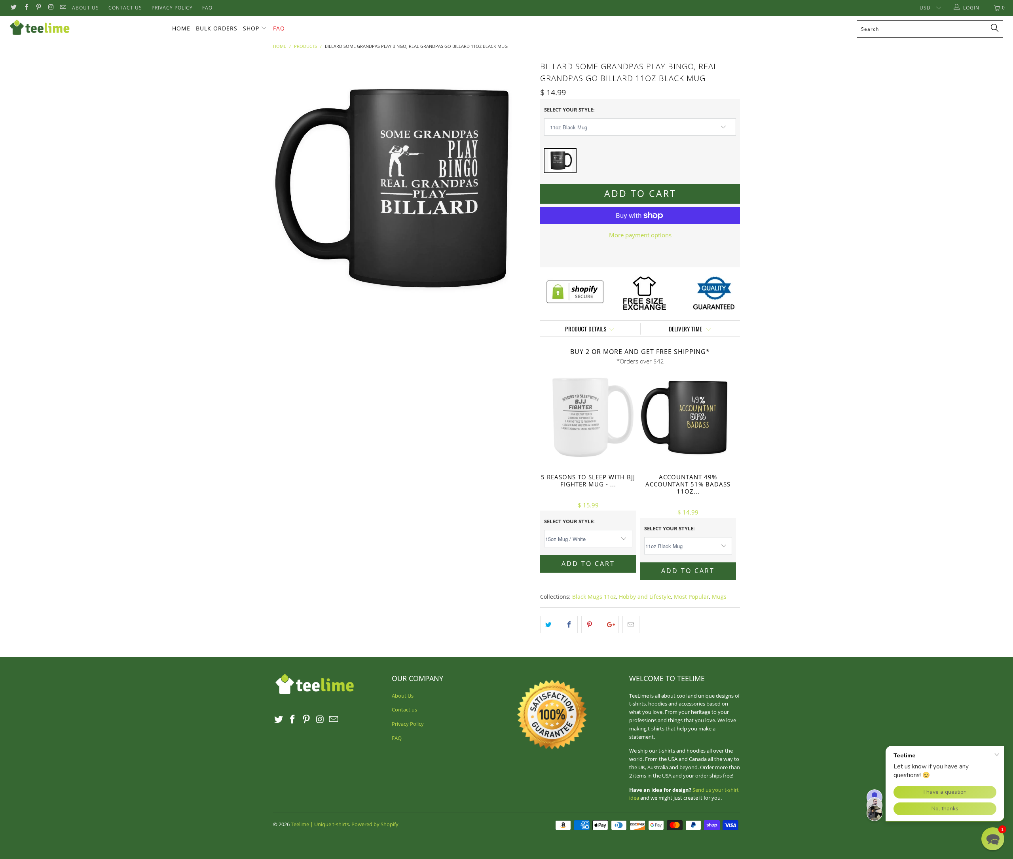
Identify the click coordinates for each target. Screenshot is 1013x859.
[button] (992, 838)
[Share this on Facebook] (569, 624)
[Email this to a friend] (630, 624)
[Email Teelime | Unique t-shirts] (62, 7)
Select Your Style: (569, 109)
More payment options (640, 235)
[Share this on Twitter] (548, 624)
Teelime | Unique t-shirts (320, 824)
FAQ (207, 7)
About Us (85, 7)
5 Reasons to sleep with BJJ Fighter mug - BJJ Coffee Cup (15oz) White (588, 418)
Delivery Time (686, 328)
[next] (518, 188)
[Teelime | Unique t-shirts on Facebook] (25, 7)
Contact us (125, 7)
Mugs (719, 596)
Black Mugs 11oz (594, 596)
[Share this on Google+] (610, 624)
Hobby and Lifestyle (645, 596)
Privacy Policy (172, 7)
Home (181, 28)
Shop (251, 28)
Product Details (586, 328)
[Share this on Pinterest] (589, 624)
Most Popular (691, 596)
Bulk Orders (216, 28)
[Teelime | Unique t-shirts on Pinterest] (38, 7)
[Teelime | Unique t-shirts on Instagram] (50, 7)
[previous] (287, 188)
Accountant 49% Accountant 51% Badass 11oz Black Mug (688, 418)
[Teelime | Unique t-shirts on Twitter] (13, 7)
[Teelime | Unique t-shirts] (85, 28)
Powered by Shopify (374, 824)
